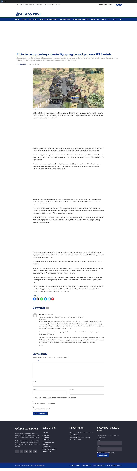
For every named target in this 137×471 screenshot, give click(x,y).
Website (72, 389)
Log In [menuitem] (5, 1)
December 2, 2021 (34, 64)
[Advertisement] (68, 37)
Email (35, 389)
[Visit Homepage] (28, 14)
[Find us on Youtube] (30, 451)
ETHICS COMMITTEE (40, 4)
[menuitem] (1, 1)
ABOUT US (95, 19)
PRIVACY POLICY (29, 4)
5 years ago (50, 314)
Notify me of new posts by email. (41, 409)
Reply (42, 345)
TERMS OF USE (19, 4)
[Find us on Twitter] (120, 4)
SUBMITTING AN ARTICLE (54, 4)
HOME (17, 19)
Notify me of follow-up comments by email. (44, 403)
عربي (113, 19)
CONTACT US (105, 19)
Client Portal (46, 435)
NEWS (24, 19)
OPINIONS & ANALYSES (81, 19)
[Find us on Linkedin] (35, 451)
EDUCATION (33, 19)
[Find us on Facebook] (117, 4)
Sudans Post (22, 64)
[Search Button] (121, 19)
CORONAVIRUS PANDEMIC (48, 19)
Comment (36, 361)
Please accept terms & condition (106, 452)
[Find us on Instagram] (26, 451)
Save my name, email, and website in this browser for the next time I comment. (55, 397)
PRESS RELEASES (65, 19)
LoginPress (45, 444)
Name (35, 381)
